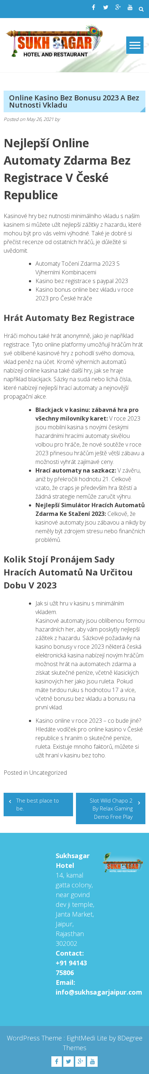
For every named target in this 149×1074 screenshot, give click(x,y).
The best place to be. (37, 804)
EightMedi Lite (88, 1038)
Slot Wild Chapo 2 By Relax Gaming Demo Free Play (111, 808)
